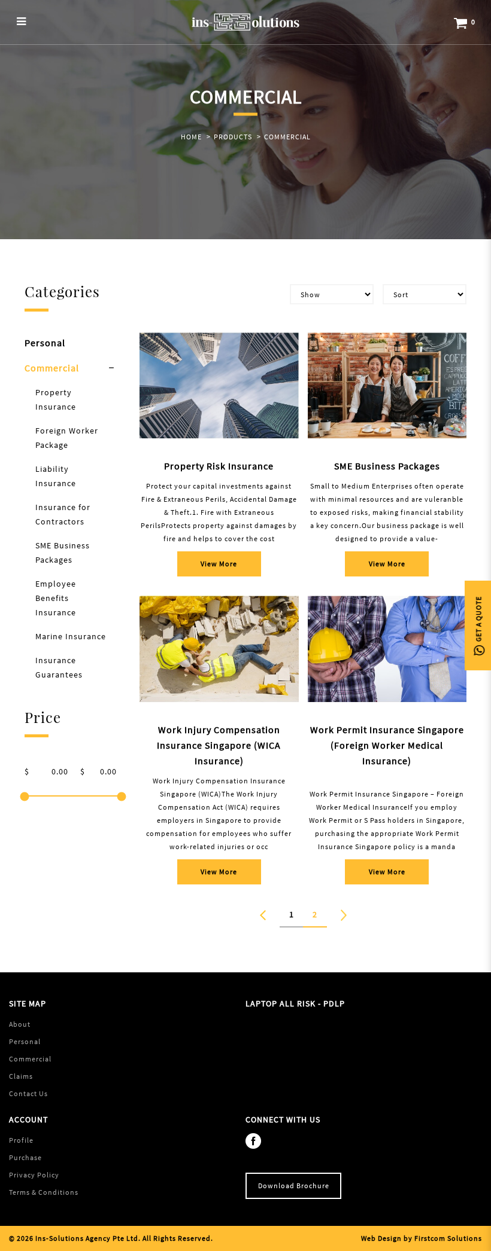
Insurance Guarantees (59, 667)
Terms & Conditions (43, 1192)
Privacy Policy (34, 1174)
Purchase (25, 1157)
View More (219, 563)
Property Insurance (55, 399)
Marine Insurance (70, 636)
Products (233, 136)
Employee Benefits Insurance (55, 598)
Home (191, 136)
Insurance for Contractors (62, 514)
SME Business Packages (62, 552)
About (20, 1024)
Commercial (287, 136)
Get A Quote (478, 620)
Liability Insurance (55, 476)
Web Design (381, 1238)
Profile (21, 1140)
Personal (45, 343)
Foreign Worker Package (66, 437)
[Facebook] (256, 1140)
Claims (21, 1076)
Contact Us (28, 1093)
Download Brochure (293, 1185)
